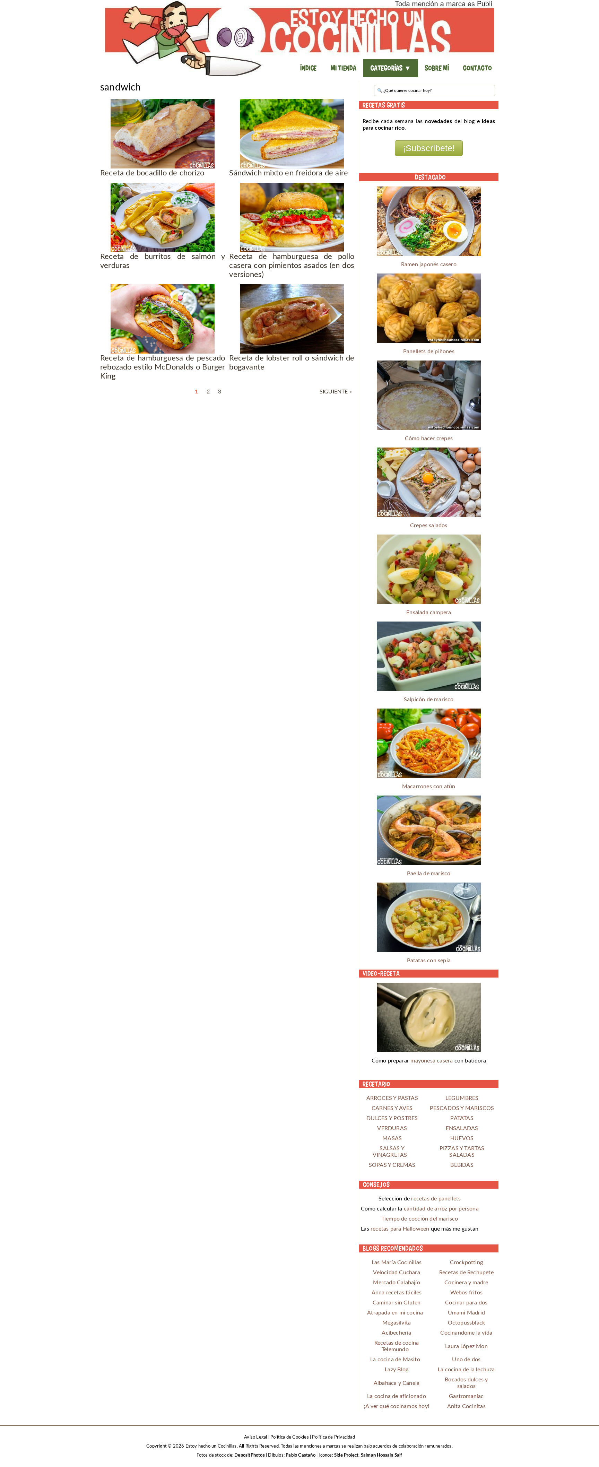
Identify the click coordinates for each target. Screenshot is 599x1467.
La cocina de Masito (395, 1359)
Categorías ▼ (390, 68)
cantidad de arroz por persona (441, 1209)
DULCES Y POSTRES (392, 1118)
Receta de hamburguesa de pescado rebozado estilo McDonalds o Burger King (162, 367)
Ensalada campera (428, 612)
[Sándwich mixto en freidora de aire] (291, 133)
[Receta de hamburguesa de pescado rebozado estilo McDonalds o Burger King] (162, 319)
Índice (308, 68)
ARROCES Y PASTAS (392, 1098)
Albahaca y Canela (396, 1383)
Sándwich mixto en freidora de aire (288, 173)
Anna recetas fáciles (397, 1292)
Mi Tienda (344, 68)
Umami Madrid (466, 1313)
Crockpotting (466, 1262)
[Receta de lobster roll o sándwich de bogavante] (291, 319)
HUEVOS (462, 1138)
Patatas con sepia (429, 960)
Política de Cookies (289, 1437)
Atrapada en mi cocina (395, 1313)
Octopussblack (466, 1323)
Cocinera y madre (466, 1282)
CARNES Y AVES (392, 1108)
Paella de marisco (428, 873)
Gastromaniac (466, 1396)
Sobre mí (437, 68)
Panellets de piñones (428, 351)
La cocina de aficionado (396, 1396)
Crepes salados (429, 525)
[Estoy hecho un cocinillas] (299, 38)
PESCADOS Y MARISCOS (462, 1108)
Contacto (477, 68)
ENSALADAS (462, 1128)
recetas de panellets (436, 1198)
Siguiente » (336, 391)
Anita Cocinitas (466, 1406)
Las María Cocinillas (397, 1262)
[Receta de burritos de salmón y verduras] (162, 217)
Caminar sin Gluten (397, 1302)
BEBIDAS (461, 1165)
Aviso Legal (255, 1437)
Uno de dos (466, 1359)
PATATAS (461, 1118)
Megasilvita (396, 1323)
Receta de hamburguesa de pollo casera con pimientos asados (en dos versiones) (291, 265)
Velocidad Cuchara (396, 1272)
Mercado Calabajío (396, 1282)
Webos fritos (466, 1292)
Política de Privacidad (333, 1437)
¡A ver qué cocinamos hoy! (396, 1406)
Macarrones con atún (428, 786)
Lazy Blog (396, 1369)
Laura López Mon (466, 1346)
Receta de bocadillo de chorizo (152, 173)
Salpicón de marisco (429, 699)
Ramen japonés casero (429, 264)
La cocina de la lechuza (466, 1369)
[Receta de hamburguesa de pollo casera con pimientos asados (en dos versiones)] (291, 217)
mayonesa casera (431, 1061)
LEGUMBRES (462, 1098)
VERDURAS (392, 1128)
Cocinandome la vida (466, 1333)
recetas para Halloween (400, 1229)
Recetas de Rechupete (466, 1272)
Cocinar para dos (466, 1302)
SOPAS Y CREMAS (392, 1165)
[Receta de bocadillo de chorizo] (162, 133)
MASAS (392, 1138)
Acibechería (396, 1333)
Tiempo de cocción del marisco (419, 1219)
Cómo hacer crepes (429, 438)
